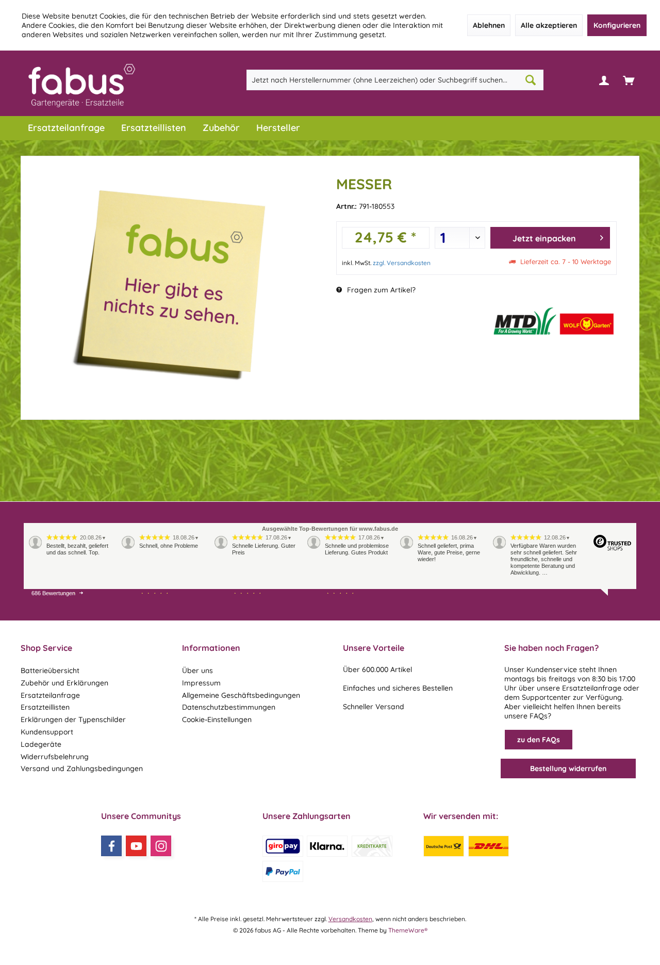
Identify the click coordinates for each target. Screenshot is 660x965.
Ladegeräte (41, 744)
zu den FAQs (538, 739)
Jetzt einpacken (544, 238)
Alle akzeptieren (549, 25)
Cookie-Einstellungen (217, 719)
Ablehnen (489, 25)
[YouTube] (136, 846)
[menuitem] (628, 80)
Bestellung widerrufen (568, 768)
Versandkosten (350, 919)
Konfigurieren (616, 25)
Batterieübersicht (50, 670)
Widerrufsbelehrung (55, 756)
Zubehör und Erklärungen (64, 683)
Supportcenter (546, 697)
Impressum (201, 683)
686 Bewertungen (53, 593)
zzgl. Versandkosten (402, 263)
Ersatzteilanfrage (50, 695)
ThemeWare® (407, 930)
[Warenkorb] (628, 80)
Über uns (197, 670)
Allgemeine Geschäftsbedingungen (241, 695)
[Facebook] (111, 846)
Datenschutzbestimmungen (228, 707)
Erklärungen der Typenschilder (73, 719)
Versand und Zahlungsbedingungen (82, 768)
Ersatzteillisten (45, 707)
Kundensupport (47, 732)
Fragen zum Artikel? (380, 290)
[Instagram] (161, 846)
